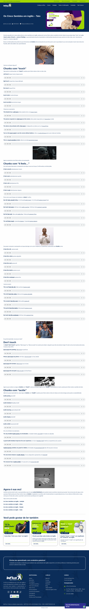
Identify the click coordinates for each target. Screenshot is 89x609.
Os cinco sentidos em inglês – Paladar (13, 507)
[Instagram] (8, 592)
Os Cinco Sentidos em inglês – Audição (13, 501)
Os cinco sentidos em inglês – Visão (12, 510)
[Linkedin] (17, 592)
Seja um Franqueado (66, 1)
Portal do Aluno (83, 1)
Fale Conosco (80, 5)
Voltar (69, 603)
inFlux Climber (56, 1)
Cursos (48, 5)
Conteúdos (73, 5)
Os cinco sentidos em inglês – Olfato (13, 504)
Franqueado (74, 1)
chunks (33, 42)
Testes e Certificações (64, 5)
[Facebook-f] (11, 592)
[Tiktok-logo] (20, 592)
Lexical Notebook (37, 492)
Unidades (54, 5)
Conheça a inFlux (41, 5)
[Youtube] (14, 592)
